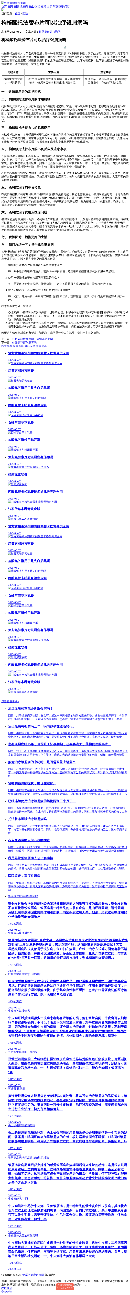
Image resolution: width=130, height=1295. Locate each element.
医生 (31, 6)
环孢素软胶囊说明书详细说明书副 (32, 339)
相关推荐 (6, 346)
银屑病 (24, 6)
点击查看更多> (10, 701)
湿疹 (49, 6)
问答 (67, 6)
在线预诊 (6, 1288)
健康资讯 (41, 346)
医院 (16, 6)
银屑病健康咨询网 (50, 31)
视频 (43, 6)
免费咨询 (6, 1291)
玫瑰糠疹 (58, 6)
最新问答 (29, 346)
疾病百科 (18, 346)
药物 (25, 13)
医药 (10, 6)
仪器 (37, 6)
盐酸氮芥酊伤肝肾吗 (24, 342)
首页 (4, 6)
